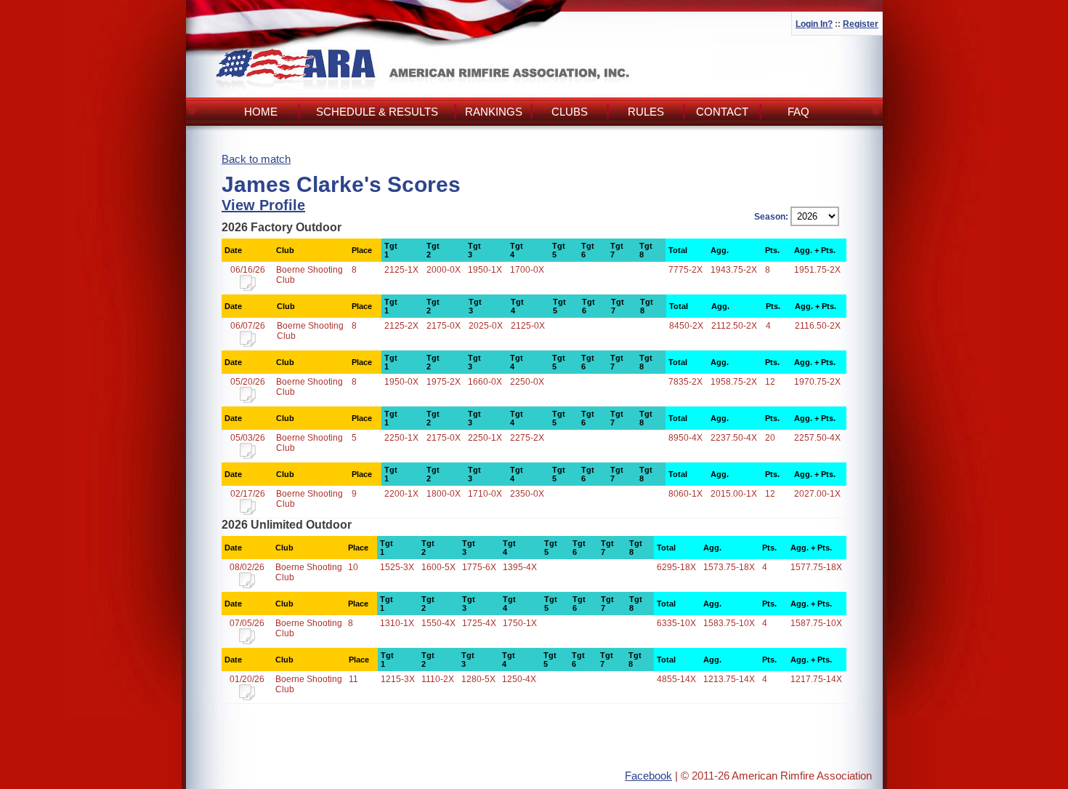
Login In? (814, 24)
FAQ (798, 111)
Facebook (648, 775)
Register (860, 24)
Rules (646, 111)
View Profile (263, 205)
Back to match (256, 159)
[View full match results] (248, 288)
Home (261, 111)
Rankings (493, 111)
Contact (722, 111)
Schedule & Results (377, 111)
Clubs (569, 111)
